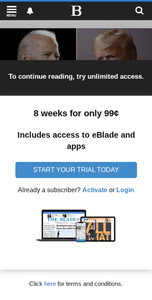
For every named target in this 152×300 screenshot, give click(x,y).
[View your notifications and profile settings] (30, 11)
